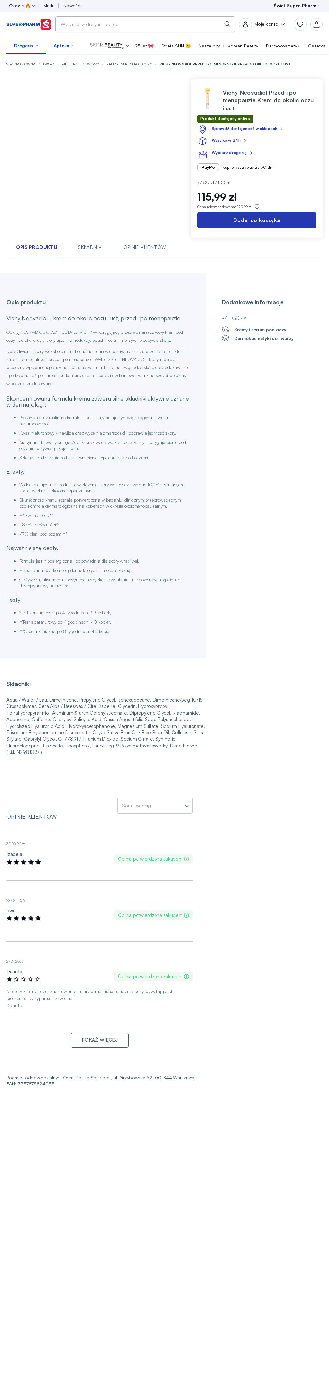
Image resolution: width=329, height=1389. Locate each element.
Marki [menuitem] (48, 5)
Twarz (49, 64)
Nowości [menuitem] (72, 5)
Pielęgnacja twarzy (81, 64)
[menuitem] (26, 45)
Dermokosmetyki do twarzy (264, 338)
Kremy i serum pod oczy (130, 64)
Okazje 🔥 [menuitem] (20, 5)
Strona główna (21, 64)
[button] (109, 45)
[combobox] (145, 24)
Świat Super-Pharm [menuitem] (295, 5)
